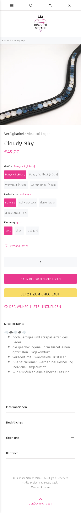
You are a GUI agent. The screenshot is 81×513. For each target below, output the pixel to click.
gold (8, 230)
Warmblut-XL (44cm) (43, 184)
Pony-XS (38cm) (15, 174)
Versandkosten (19, 246)
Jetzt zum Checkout (40, 294)
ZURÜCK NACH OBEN (40, 504)
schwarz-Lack (27, 202)
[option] (40, 84)
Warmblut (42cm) (16, 184)
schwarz (10, 202)
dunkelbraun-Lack (16, 213)
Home (5, 40)
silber (19, 230)
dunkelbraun (47, 202)
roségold (32, 230)
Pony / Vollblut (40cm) (43, 174)
